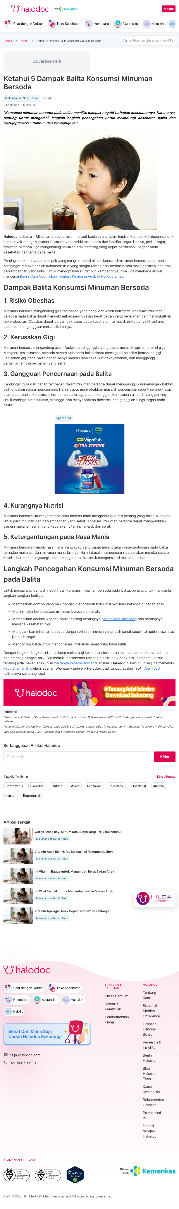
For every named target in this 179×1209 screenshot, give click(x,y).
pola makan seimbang (119, 619)
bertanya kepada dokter (74, 663)
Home (8, 40)
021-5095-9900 (19, 1063)
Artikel (24, 40)
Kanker (10, 795)
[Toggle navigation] (6, 9)
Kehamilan (94, 786)
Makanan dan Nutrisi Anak (21, 98)
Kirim (164, 757)
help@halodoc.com (21, 1055)
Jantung (56, 786)
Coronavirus (14, 786)
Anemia (158, 786)
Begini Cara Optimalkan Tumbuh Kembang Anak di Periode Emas (71, 276)
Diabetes (36, 786)
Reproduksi (31, 795)
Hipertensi (138, 786)
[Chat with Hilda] (155, 898)
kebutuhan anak (16, 668)
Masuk (169, 9)
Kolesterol (116, 786)
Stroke (75, 786)
